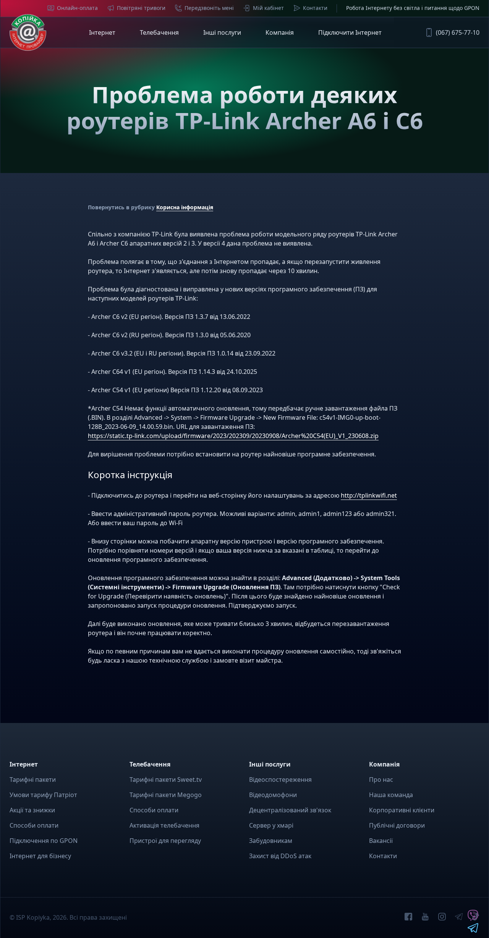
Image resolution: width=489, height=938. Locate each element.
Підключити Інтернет (350, 32)
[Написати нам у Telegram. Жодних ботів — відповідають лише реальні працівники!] (473, 930)
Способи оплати (34, 825)
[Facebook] (408, 918)
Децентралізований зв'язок (290, 810)
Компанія (280, 32)
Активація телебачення (164, 825)
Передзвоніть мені (209, 7)
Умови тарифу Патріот (43, 795)
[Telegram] (459, 918)
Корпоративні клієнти (401, 810)
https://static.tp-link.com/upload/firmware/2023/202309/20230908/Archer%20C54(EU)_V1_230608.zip (233, 436)
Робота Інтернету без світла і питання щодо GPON (412, 7)
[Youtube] (425, 918)
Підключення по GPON (44, 840)
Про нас (381, 779)
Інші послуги (222, 32)
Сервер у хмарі (271, 825)
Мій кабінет (268, 7)
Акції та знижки (32, 810)
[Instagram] (442, 918)
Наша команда (391, 795)
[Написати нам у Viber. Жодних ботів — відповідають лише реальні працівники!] (473, 918)
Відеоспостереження (280, 779)
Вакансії (381, 840)
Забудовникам (270, 840)
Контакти (315, 7)
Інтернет (102, 32)
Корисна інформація (184, 207)
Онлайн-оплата (77, 7)
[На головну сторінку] (28, 32)
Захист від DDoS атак (280, 856)
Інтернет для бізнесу (40, 856)
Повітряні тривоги (141, 7)
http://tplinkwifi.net (369, 495)
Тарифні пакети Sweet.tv (166, 779)
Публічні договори (397, 825)
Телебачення (159, 32)
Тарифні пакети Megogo (166, 795)
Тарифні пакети (33, 779)
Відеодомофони (273, 795)
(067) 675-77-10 (457, 32)
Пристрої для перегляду (165, 840)
